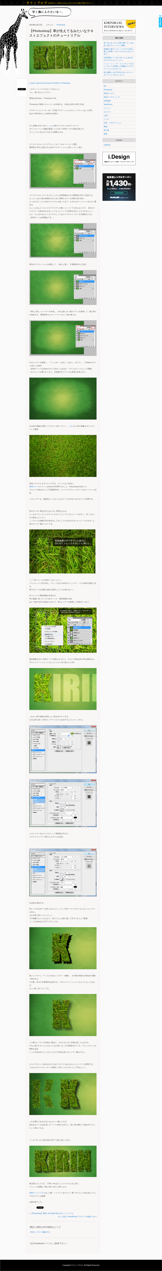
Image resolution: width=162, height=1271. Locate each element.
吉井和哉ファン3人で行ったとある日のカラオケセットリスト (118, 59)
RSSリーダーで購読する (40, 1232)
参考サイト (33, 486)
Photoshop (61, 25)
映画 (105, 126)
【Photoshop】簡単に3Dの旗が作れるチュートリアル (52, 1213)
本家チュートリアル (37, 1193)
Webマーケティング (112, 97)
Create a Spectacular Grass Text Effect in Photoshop (49, 83)
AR (105, 86)
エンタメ (107, 112)
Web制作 (107, 101)
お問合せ (107, 145)
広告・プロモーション (112, 123)
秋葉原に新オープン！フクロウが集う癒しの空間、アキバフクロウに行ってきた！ (119, 51)
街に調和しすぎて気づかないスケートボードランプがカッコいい (119, 73)
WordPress (108, 104)
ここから (50, 126)
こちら (71, 426)
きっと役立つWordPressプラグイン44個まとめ (76, 1216)
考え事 (106, 130)
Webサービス (109, 93)
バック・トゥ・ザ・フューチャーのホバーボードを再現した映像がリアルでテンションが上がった (119, 66)
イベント (107, 108)
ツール (106, 119)
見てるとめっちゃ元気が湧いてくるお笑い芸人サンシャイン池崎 (119, 44)
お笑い (106, 115)
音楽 (105, 134)
